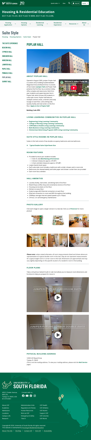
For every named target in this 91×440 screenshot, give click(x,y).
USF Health (43, 405)
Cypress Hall (7, 52)
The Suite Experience (10, 43)
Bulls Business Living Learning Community (44, 128)
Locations (5, 413)
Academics (5, 408)
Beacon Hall (6, 47)
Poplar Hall (6, 77)
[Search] (69, 3)
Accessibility (48, 431)
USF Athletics (44, 408)
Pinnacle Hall (7, 73)
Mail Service (83, 362)
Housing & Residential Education (28, 12)
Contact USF (28, 431)
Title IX (23, 418)
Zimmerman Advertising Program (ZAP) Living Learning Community (53, 130)
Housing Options (15, 37)
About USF (5, 405)
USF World (43, 418)
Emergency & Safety (27, 416)
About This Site (7, 431)
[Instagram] (34, 395)
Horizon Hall (7, 60)
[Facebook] (23, 395)
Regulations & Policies (28, 408)
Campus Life (6, 416)
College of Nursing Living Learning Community (46, 124)
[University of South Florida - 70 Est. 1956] (13, 3)
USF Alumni (43, 411)
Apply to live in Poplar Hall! (40, 106)
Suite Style (27, 37)
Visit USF (38, 431)
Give (64, 3)
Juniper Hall (7, 64)
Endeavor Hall (7, 56)
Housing (5, 37)
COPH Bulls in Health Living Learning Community (46, 126)
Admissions (6, 411)
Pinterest (73, 209)
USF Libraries (44, 416)
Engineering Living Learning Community (43, 121)
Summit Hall (6, 81)
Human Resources (27, 411)
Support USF (44, 413)
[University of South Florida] (24, 385)
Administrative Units (27, 405)
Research (5, 418)
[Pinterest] (30, 395)
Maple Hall (6, 69)
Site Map (18, 431)
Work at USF (25, 413)
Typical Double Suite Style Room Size (41, 145)
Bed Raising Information (50, 159)
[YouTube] (27, 395)
